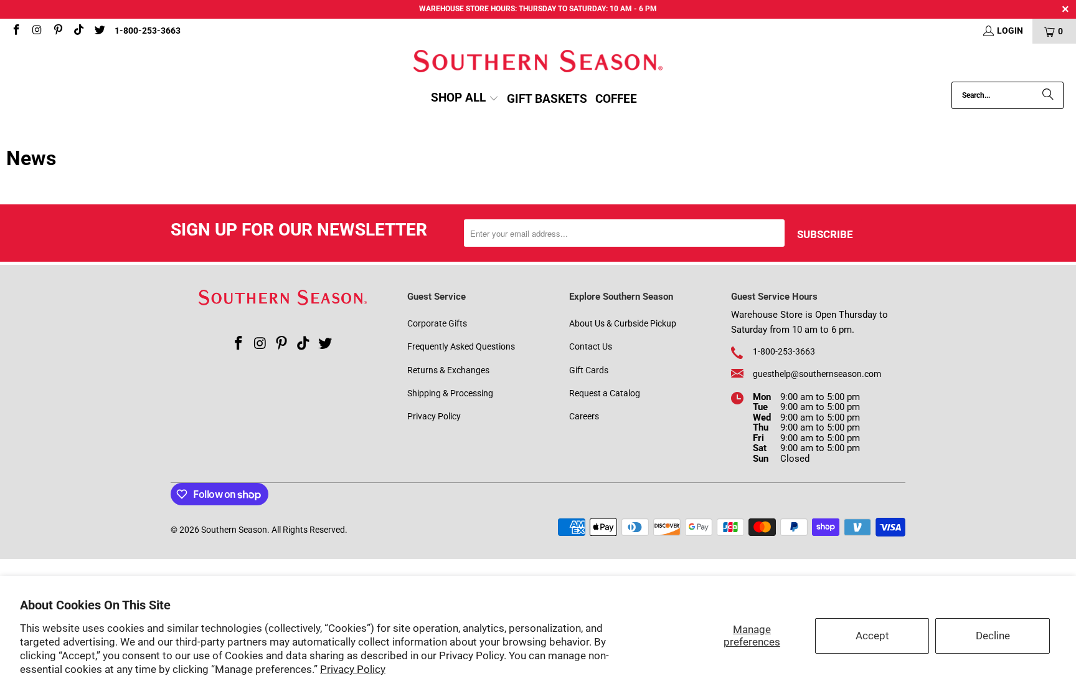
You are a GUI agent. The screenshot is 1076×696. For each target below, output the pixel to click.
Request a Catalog (604, 393)
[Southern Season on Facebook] (15, 31)
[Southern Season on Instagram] (37, 31)
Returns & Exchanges (448, 370)
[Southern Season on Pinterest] (57, 31)
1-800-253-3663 (148, 31)
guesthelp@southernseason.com (817, 374)
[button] (465, 99)
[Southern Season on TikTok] (78, 31)
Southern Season (234, 530)
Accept (872, 635)
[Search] (1048, 95)
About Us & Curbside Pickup (622, 323)
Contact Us (590, 346)
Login (1010, 31)
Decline (993, 635)
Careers (584, 416)
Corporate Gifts (437, 323)
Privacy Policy (352, 669)
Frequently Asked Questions (461, 346)
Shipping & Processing (450, 393)
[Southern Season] (538, 62)
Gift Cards (588, 370)
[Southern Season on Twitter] (99, 31)
